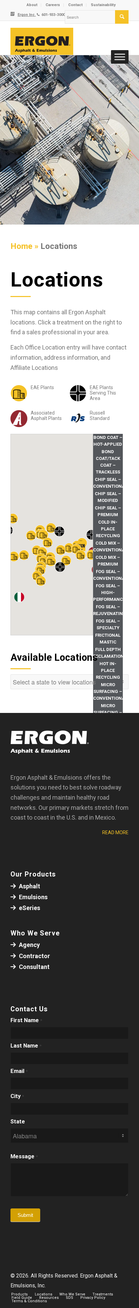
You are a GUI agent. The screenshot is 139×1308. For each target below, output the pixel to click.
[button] (41, 581)
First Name (26, 1020)
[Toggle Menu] (119, 57)
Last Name (25, 1045)
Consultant (34, 966)
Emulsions (33, 897)
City (17, 1096)
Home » (25, 246)
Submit (25, 1215)
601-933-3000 (52, 15)
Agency (29, 944)
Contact (75, 5)
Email (19, 1071)
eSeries (29, 907)
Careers (53, 5)
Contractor (34, 955)
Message (24, 1156)
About (32, 5)
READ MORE (115, 832)
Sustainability (103, 5)
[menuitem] (32, 5)
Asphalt (29, 886)
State (17, 1121)
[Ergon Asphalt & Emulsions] (57, 41)
